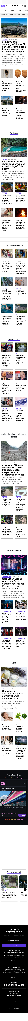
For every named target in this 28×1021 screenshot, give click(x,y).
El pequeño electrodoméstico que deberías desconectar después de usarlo (7, 86)
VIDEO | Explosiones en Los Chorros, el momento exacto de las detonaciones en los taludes (7, 295)
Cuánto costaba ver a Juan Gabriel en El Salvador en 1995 (20, 643)
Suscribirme (14, 945)
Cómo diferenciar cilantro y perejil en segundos (19, 728)
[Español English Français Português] (25, 6)
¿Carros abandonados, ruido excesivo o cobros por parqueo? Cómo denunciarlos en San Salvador (21, 267)
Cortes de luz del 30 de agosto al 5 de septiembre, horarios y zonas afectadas (20, 113)
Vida (4, 80)
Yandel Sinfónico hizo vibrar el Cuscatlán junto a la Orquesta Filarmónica (6, 618)
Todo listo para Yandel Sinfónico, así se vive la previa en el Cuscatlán (21, 616)
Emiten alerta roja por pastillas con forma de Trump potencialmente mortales (21, 87)
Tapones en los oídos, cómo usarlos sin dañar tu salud (6, 727)
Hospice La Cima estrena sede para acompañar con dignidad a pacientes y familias (7, 266)
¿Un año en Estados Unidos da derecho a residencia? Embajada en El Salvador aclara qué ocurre (7, 415)
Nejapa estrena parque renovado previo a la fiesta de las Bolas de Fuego (7, 199)
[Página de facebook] (5, 985)
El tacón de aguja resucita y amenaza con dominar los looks (6, 752)
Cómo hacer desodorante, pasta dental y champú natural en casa (12, 695)
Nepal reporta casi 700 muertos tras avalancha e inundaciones (6, 502)
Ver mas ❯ (14, 960)
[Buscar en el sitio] (6, 6)
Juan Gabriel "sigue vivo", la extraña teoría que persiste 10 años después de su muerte (7, 644)
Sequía (3, 14)
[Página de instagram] (12, 985)
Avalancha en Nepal (11, 14)
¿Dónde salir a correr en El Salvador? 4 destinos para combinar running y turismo (6, 225)
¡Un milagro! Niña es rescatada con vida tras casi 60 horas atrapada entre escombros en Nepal (13, 470)
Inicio (5, 10)
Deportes (5, 39)
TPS (19, 14)
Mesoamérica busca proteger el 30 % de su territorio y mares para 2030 (21, 359)
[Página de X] (9, 985)
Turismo (19, 10)
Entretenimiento (7, 576)
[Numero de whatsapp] (15, 985)
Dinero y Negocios (14, 1008)
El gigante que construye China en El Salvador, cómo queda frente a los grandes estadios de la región (14, 46)
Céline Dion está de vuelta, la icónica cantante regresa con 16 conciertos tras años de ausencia (13, 583)
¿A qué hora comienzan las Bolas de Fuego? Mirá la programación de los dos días (20, 224)
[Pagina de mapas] (22, 6)
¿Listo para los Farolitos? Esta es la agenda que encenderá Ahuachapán (21, 198)
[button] (25, 889)
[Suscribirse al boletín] (3, 6)
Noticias (11, 10)
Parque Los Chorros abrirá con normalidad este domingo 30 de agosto (13, 165)
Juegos (23, 14)
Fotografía (5, 890)
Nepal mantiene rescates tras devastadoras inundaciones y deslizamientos (7, 531)
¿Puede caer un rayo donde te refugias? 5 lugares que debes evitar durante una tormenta (21, 753)
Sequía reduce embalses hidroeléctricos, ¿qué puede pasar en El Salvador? (21, 321)
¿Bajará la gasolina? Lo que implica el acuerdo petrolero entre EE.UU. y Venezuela (7, 388)
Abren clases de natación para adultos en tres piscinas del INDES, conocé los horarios (7, 321)
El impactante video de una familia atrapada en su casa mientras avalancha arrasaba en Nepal (20, 504)
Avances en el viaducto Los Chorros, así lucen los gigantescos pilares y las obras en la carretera (9, 896)
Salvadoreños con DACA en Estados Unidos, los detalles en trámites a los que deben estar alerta (6, 361)
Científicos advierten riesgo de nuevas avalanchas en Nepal (20, 532)
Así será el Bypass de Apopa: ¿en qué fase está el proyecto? (6, 112)
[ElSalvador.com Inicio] (14, 6)
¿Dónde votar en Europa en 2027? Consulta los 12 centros (21, 292)
